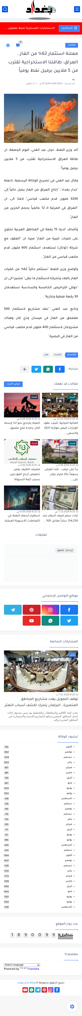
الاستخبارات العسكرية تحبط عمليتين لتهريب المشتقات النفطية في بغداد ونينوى (30, 28)
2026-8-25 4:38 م (65, 465)
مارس (69, 773)
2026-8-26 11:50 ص (64, 418)
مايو (70, 783)
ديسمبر (68, 757)
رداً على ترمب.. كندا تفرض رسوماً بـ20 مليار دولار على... (61, 474)
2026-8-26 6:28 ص (27, 418)
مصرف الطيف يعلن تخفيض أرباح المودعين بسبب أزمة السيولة (25, 474)
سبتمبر (68, 804)
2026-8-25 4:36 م (27, 465)
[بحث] (5, 9)
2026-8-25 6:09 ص (27, 511)
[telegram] (13, 610)
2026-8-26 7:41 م (65, 694)
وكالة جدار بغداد (26, 983)
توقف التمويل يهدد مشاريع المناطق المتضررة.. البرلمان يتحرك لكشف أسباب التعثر (41, 702)
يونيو (69, 788)
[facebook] (69, 610)
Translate (33, 969)
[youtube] (31, 621)
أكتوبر (69, 747)
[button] (60, 369)
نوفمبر (68, 752)
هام (46, 355)
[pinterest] (31, 610)
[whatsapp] (50, 621)
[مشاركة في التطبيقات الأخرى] (24, 369)
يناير (70, 762)
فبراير (69, 767)
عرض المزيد (13, 384)
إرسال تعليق (65, 550)
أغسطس (66, 798)
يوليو (69, 793)
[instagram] (50, 610)
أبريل (69, 778)
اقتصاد (71, 45)
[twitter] (69, 621)
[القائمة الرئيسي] (77, 9)
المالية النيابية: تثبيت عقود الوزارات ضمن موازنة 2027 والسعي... (60, 428)
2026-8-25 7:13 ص (65, 511)
